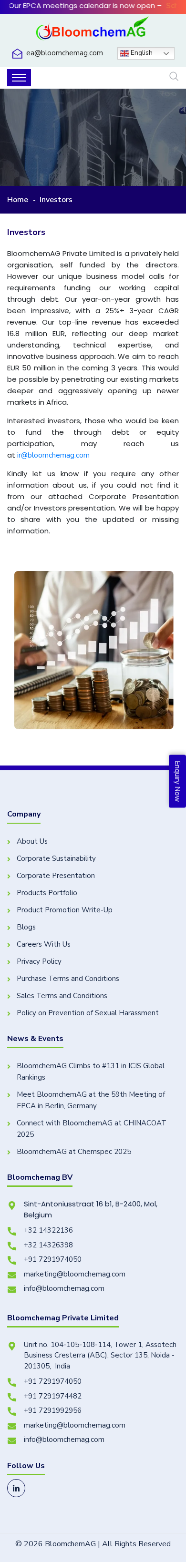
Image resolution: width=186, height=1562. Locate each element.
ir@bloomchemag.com (53, 455)
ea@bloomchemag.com (64, 53)
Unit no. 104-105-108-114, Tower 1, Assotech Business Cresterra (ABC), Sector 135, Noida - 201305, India (100, 1355)
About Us (32, 841)
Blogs (26, 927)
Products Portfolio (47, 893)
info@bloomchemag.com (64, 1288)
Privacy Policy (39, 961)
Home (17, 199)
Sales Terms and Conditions (62, 995)
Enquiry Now (177, 781)
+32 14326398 (48, 1245)
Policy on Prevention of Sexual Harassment (88, 1013)
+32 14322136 (48, 1230)
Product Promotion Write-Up (65, 910)
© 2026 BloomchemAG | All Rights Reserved (93, 1544)
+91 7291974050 (53, 1259)
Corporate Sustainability (56, 858)
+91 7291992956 (53, 1410)
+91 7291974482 (53, 1396)
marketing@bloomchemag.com (74, 1274)
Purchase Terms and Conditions (68, 978)
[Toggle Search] (174, 77)
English (141, 53)
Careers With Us (44, 944)
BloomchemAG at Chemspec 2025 (74, 1151)
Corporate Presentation (56, 875)
